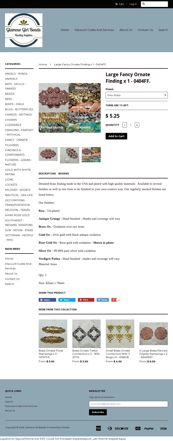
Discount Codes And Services (94, 30)
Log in (133, 4)
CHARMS (11, 119)
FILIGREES (12, 145)
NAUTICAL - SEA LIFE (19, 195)
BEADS (9, 93)
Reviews (63, 173)
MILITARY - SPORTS (17, 189)
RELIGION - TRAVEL (17, 210)
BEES (8, 99)
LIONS (9, 179)
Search (163, 30)
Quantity (112, 124)
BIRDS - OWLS (14, 104)
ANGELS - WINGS (16, 73)
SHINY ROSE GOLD (17, 215)
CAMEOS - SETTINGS (18, 114)
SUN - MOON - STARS (19, 230)
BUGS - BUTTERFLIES (19, 109)
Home (65, 30)
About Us (125, 30)
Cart (121, 4)
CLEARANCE (13, 124)
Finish (110, 89)
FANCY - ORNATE (16, 139)
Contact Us (145, 30)
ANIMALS (11, 78)
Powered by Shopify (58, 427)
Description (47, 173)
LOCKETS (11, 184)
